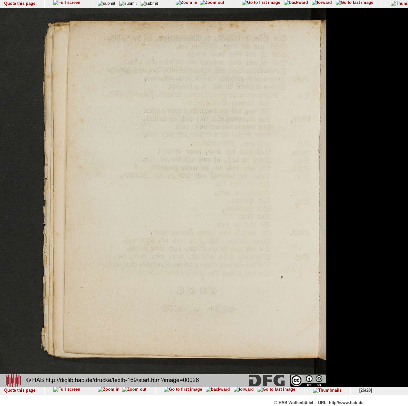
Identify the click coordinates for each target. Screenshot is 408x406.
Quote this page (19, 3)
